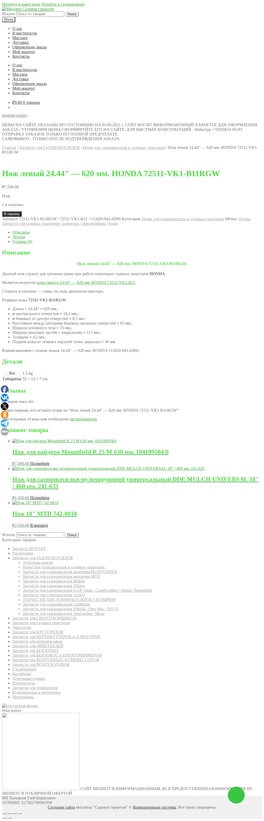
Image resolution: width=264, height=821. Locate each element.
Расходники (22, 553)
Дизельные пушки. (29, 678)
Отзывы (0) (22, 241)
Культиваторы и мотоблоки (36, 692)
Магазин (20, 38)
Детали (18, 237)
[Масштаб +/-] (20, 813)
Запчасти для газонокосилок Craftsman (56, 604)
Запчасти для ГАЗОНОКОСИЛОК (49, 147)
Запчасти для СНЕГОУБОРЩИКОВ (44, 618)
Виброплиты (23, 683)
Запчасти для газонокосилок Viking (54, 585)
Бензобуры (21, 674)
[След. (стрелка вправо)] (9, 818)
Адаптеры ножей (38, 562)
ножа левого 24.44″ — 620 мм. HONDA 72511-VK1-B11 (86, 282)
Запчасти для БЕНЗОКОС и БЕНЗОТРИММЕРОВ (57, 655)
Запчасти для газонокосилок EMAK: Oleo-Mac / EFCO (70, 609)
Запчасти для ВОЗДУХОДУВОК (41, 664)
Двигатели (21, 627)
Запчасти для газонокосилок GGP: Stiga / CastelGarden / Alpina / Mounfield (87, 590)
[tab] (137, 232)
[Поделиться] (9, 813)
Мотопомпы (23, 697)
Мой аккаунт (23, 51)
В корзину (12, 214)
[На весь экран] (14, 813)
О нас (17, 28)
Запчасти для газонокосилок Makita (54, 581)
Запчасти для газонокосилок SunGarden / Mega (63, 613)
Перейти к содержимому (63, 4)
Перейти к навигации (21, 4)
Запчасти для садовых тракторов (41, 623)
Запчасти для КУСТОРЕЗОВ (37, 632)
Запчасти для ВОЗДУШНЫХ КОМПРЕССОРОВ (55, 660)
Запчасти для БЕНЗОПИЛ (35, 650)
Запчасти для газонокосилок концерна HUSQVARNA (70, 572)
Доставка (20, 42)
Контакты (21, 56)
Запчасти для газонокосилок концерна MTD (61, 576)
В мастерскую (24, 33)
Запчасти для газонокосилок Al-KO (54, 595)
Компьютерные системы (154, 807)
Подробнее (40, 463)
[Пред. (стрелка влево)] (4, 818)
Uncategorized (24, 669)
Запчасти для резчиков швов (37, 641)
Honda (244, 219)
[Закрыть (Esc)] (4, 813)
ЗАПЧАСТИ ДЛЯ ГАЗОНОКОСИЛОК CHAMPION (69, 599)
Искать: (8, 14)
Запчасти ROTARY (29, 548)
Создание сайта (61, 807)
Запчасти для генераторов (35, 687)
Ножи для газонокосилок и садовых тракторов (124, 147)
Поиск (72, 14)
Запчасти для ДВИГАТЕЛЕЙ (37, 646)
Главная (9, 147)
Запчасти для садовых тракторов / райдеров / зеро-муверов (53, 223)
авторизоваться (83, 419)
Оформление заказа (29, 47)
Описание (21, 232)
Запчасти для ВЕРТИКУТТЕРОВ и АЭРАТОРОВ (56, 636)
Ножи (113, 223)
